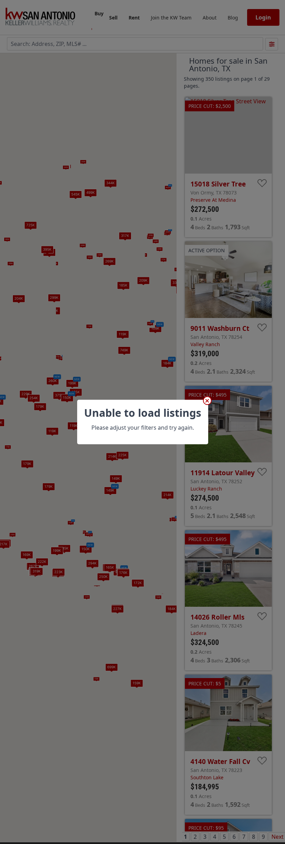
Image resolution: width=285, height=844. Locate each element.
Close (207, 400)
